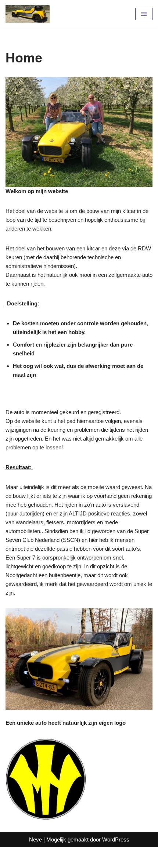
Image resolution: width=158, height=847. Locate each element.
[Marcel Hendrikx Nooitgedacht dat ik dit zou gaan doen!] (28, 14)
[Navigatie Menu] (143, 14)
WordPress (115, 839)
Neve (35, 839)
